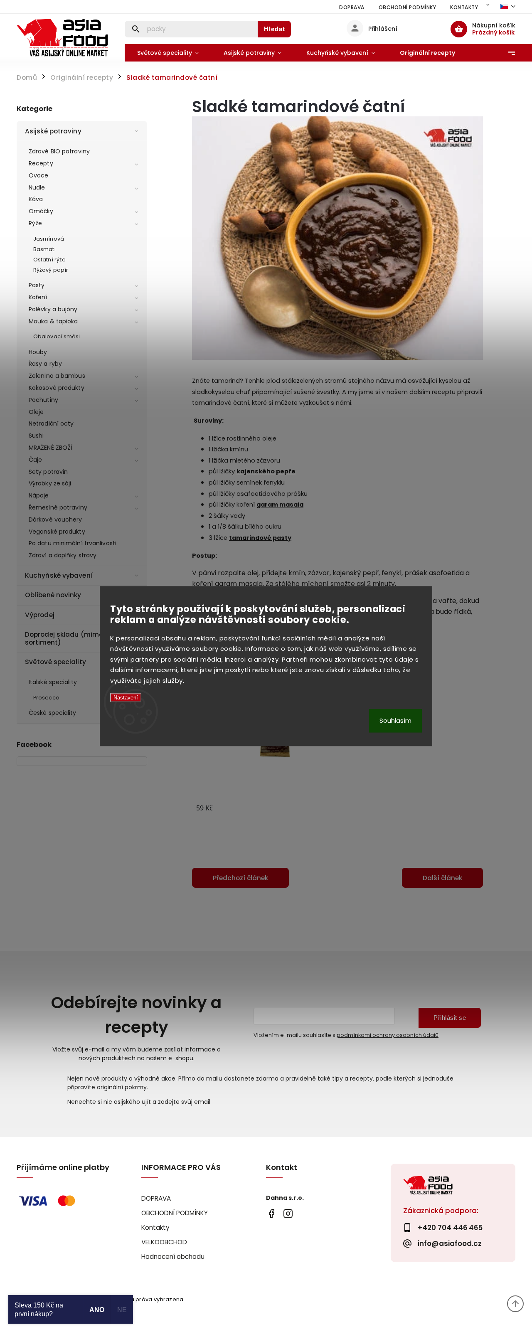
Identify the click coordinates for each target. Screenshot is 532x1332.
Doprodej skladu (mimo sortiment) (64, 638)
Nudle (37, 187)
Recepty (41, 163)
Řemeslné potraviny (58, 507)
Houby (38, 352)
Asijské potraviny (53, 131)
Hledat (274, 28)
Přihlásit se (449, 1017)
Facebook (271, 1213)
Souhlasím (395, 720)
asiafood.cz (288, 1213)
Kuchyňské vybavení (59, 575)
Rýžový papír (50, 269)
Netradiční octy (51, 423)
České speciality (52, 713)
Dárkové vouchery (55, 519)
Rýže (35, 223)
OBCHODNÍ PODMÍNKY (407, 7)
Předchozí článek (240, 878)
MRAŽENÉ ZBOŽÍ (50, 447)
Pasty (37, 285)
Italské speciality (53, 682)
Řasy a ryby (45, 363)
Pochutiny (43, 400)
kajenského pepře (266, 471)
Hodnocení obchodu (172, 1256)
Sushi (36, 435)
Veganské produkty (57, 531)
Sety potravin (48, 472)
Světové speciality (55, 661)
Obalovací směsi (56, 336)
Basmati (44, 249)
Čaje (35, 459)
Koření (38, 297)
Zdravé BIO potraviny (59, 151)
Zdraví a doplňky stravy (62, 555)
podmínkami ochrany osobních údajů (387, 1035)
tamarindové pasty (260, 538)
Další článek (442, 878)
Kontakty (464, 7)
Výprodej (39, 615)
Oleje (36, 412)
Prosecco (46, 697)
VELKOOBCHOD (164, 1242)
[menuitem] (168, 53)
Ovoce (39, 175)
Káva (36, 199)
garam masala (279, 504)
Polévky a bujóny (53, 309)
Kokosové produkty (56, 388)
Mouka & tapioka (53, 321)
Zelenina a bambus (57, 376)
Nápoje (39, 495)
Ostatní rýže (49, 259)
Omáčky (41, 211)
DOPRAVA (352, 7)
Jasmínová (48, 238)
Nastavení (125, 698)
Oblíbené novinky (53, 595)
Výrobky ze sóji (50, 483)
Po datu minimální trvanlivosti (72, 543)
